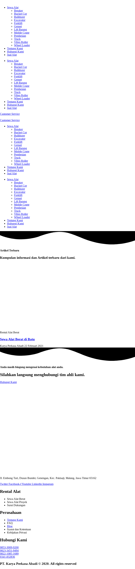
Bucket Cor (20, 13)
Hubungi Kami (15, 51)
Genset (18, 26)
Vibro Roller (21, 42)
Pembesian (20, 35)
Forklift (18, 23)
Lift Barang (20, 29)
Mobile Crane (21, 32)
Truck (17, 38)
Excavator (19, 20)
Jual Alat (12, 54)
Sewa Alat (12, 7)
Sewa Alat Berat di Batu (17, 339)
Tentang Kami (15, 48)
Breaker (18, 10)
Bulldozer (19, 16)
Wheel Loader (22, 45)
